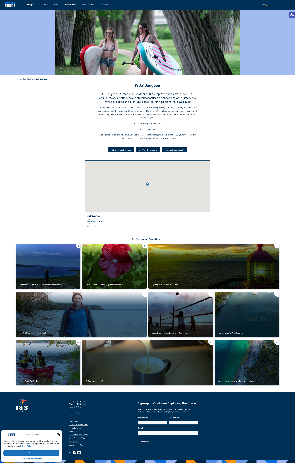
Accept (31, 453)
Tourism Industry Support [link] (78, 435)
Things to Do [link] (32, 5)
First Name (143, 417)
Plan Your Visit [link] (88, 5)
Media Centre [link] (74, 438)
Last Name (174, 417)
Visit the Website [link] (149, 150)
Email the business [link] (123, 150)
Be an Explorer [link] (28, 79)
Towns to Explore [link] (51, 5)
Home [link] (18, 79)
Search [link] (262, 5)
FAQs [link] (83, 438)
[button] (58, 435)
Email (140, 428)
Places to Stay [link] (70, 5)
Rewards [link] (104, 5)
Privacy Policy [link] (26, 446)
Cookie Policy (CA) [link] (76, 445)
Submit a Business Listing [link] (78, 425)
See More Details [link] (176, 150)
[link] (292, 15)
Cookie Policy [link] (25, 458)
